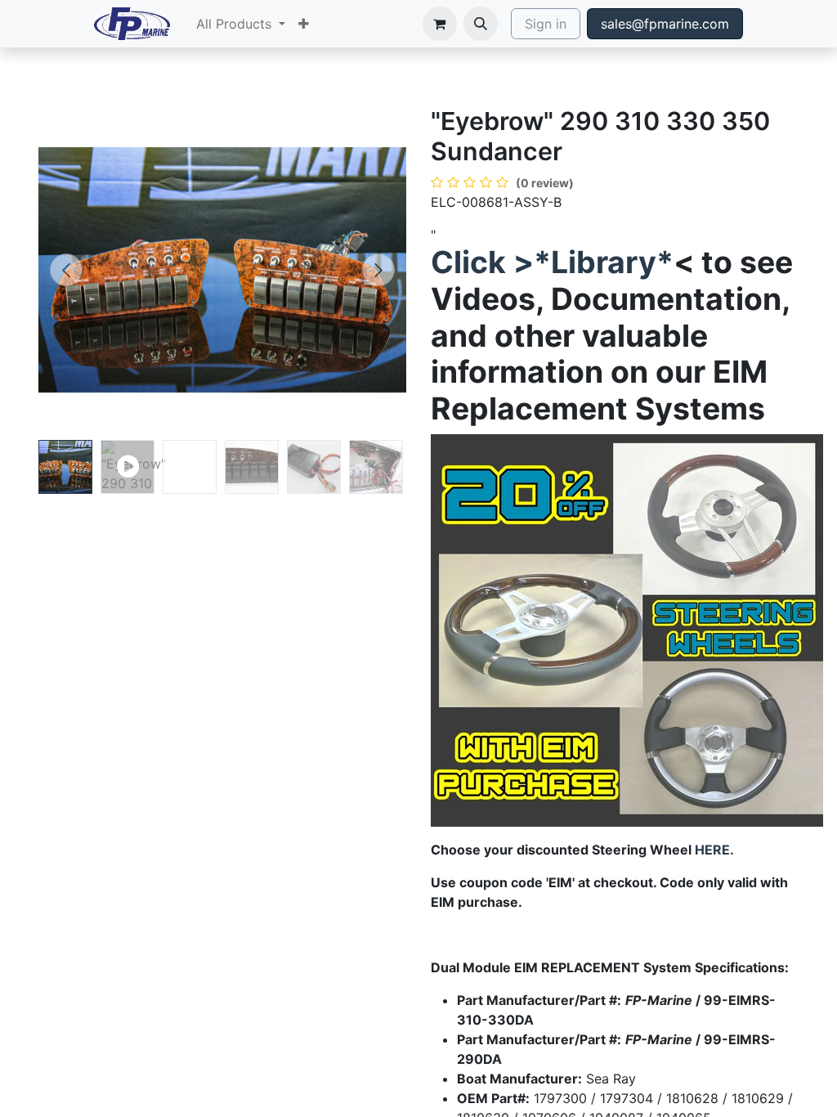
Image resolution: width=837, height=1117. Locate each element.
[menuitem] (241, 23)
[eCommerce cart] (440, 24)
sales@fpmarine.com (665, 24)
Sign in (545, 24)
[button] (480, 24)
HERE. (714, 849)
